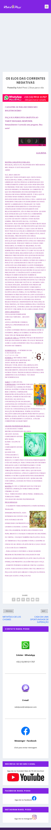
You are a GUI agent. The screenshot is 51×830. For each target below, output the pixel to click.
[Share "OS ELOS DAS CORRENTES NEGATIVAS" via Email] (32, 599)
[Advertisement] (25, 40)
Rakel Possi (22, 87)
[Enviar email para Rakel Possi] (25, 694)
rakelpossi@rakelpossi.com (25, 707)
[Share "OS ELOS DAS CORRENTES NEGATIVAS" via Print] (37, 599)
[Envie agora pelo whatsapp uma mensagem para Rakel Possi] (25, 649)
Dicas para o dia (36, 87)
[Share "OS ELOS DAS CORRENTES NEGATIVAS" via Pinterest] (23, 599)
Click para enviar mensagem (25, 747)
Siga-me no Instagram (23, 819)
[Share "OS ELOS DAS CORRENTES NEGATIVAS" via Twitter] (18, 599)
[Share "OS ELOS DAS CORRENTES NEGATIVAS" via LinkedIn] (28, 599)
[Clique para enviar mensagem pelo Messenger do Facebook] (25, 735)
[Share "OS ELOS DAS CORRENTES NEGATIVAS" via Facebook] (13, 599)
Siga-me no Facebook (23, 800)
